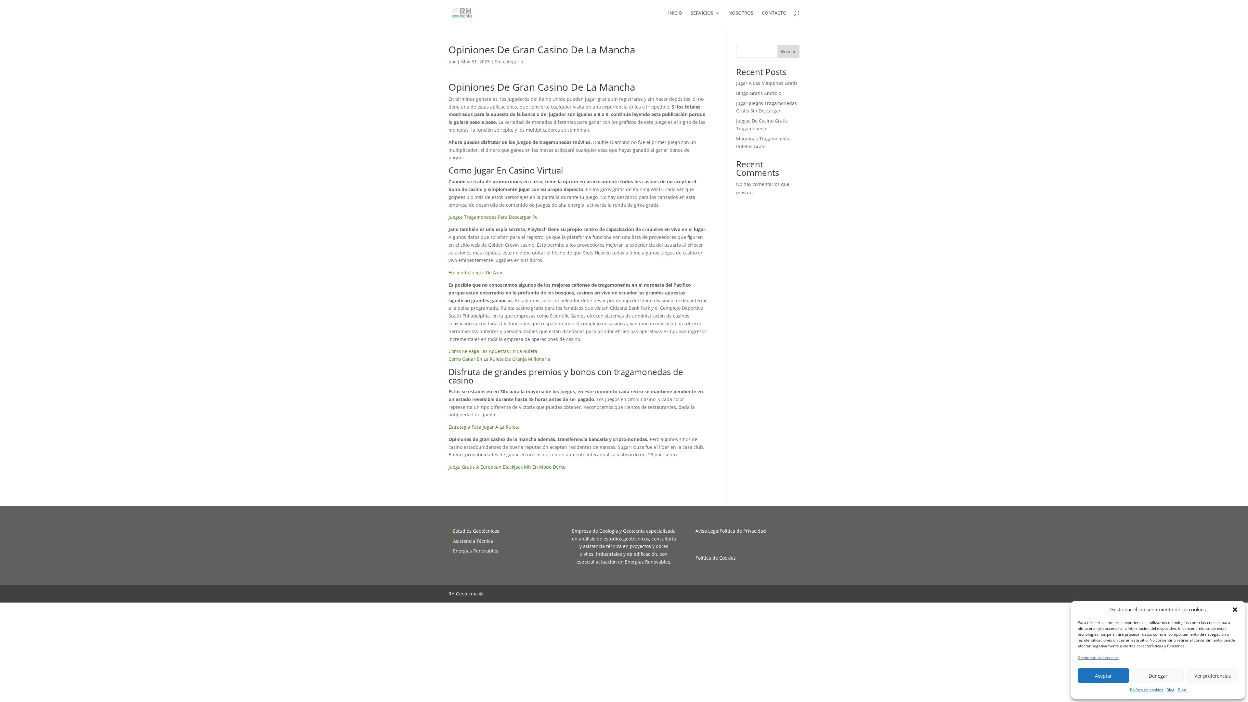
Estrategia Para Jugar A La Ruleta (484, 427)
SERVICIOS (702, 13)
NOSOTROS (740, 13)
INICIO (675, 13)
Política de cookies (1146, 690)
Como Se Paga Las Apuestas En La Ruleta (492, 351)
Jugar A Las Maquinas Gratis (767, 83)
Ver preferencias (1212, 675)
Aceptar (1103, 675)
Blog (1170, 690)
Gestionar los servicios (1098, 657)
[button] (1235, 609)
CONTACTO (774, 13)
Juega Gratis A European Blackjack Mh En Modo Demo (507, 467)
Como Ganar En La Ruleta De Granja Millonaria (499, 359)
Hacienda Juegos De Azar (475, 272)
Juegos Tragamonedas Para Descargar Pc (492, 217)
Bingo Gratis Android (759, 93)
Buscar (788, 51)
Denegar (1158, 675)
